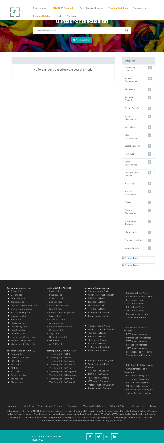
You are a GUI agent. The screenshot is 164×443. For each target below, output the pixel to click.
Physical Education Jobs (61, 326)
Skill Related (130, 127)
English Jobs (55, 315)
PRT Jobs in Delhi (96, 305)
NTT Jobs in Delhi (96, 308)
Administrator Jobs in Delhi (101, 294)
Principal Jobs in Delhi (98, 291)
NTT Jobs (16, 371)
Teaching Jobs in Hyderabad (63, 375)
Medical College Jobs (21, 340)
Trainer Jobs (17, 378)
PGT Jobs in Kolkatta (136, 334)
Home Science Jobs (59, 337)
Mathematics (131, 232)
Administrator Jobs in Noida (101, 329)
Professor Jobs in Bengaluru (140, 389)
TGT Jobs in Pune (135, 303)
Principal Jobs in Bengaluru (139, 365)
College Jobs (17, 294)
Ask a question (82, 39)
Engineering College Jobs (23, 337)
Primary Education (133, 240)
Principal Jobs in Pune (137, 292)
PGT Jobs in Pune (135, 299)
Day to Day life (132, 108)
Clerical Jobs (17, 382)
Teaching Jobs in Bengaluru (63, 371)
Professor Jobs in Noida (99, 347)
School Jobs (17, 291)
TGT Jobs (16, 364)
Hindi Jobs (54, 340)
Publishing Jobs (18, 323)
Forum (153, 406)
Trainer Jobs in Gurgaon (99, 388)
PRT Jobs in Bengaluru (137, 382)
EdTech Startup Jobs (21, 312)
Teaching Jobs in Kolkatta (62, 364)
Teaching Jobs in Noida (60, 357)
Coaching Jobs (18, 298)
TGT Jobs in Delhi (96, 301)
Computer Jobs (57, 330)
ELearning (129, 183)
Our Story (29, 406)
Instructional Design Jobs (62, 312)
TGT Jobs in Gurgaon (98, 374)
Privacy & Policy (118, 406)
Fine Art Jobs (55, 308)
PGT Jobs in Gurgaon (98, 370)
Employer (71, 16)
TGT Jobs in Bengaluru (137, 379)
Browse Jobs (39, 8)
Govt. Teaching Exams (90, 8)
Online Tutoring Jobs (21, 308)
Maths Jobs (55, 291)
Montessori (130, 89)
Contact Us (138, 406)
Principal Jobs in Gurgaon (100, 360)
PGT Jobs (16, 361)
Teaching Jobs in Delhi (60, 354)
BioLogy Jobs (55, 301)
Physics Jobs (55, 294)
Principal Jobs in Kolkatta (138, 337)
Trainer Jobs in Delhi (98, 315)
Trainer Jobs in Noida (98, 350)
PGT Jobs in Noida (97, 332)
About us (13, 406)
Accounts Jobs (56, 323)
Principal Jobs (17, 354)
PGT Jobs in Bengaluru (137, 375)
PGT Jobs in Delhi (96, 298)
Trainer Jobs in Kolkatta (138, 355)
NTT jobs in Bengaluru (137, 386)
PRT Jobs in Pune (135, 307)
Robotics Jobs (18, 330)
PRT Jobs (15, 368)
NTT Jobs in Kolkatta (136, 348)
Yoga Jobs (54, 333)
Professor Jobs (18, 375)
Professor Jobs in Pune (137, 314)
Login (59, 16)
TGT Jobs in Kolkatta (136, 341)
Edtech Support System (50, 406)
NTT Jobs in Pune (135, 310)
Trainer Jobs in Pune (136, 317)
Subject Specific (132, 248)
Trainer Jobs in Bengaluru (138, 393)
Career (128, 202)
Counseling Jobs (19, 326)
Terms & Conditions (93, 406)
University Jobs (18, 333)
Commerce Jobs (57, 319)
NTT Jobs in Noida (97, 343)
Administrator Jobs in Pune (139, 296)
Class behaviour (132, 146)
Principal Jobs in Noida (99, 325)
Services (72, 406)
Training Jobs (17, 301)
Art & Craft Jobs (57, 344)
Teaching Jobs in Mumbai (61, 378)
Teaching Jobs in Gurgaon (62, 361)
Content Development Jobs (25, 305)
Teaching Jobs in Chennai (62, 382)
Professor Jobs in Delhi (99, 312)
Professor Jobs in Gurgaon (101, 384)
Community (138, 8)
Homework (130, 154)
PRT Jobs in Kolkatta (136, 344)
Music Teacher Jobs (59, 305)
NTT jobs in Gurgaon (98, 381)
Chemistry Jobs (57, 298)
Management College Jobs (24, 344)
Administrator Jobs (20, 357)
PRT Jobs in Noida (97, 339)
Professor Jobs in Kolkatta (139, 351)
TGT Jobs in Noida (97, 336)
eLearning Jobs (18, 315)
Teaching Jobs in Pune (60, 368)
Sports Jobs (17, 319)
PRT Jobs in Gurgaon (98, 377)
